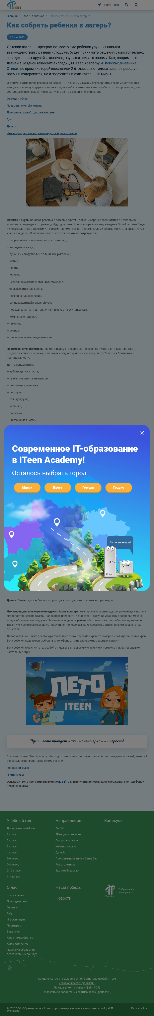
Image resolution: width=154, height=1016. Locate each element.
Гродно (118, 487)
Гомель (88, 487)
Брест (57, 487)
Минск (27, 487)
